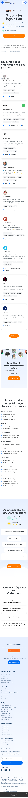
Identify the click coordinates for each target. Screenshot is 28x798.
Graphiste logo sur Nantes (9, 462)
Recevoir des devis (13, 566)
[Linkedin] (9, 770)
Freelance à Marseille (6, 730)
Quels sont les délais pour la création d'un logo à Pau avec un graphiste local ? (13, 624)
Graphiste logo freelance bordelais (11, 444)
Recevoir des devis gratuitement (14, 36)
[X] (6, 770)
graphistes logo (18, 10)
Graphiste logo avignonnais (10, 469)
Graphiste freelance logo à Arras (11, 435)
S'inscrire (11, 763)
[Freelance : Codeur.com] (8, 2)
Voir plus (13, 335)
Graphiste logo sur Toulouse (10, 453)
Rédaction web (5, 711)
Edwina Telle (6, 138)
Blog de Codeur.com (6, 680)
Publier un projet (14, 378)
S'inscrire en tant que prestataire (9, 692)
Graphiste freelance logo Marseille (11, 472)
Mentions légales (5, 789)
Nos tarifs (3, 676)
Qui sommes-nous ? (6, 674)
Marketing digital (5, 715)
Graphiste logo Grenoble (9, 414)
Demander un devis (6, 688)
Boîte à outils (4, 678)
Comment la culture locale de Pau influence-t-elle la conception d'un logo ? (13, 616)
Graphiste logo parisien (9, 485)
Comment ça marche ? (7, 740)
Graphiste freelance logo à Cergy (11, 479)
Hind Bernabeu (7, 196)
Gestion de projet (5, 719)
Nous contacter (5, 744)
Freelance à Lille (5, 732)
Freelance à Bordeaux (6, 734)
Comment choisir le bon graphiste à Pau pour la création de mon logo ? (13, 609)
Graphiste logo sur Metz (9, 426)
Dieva (4, 283)
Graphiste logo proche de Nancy (11, 428)
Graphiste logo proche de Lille (10, 437)
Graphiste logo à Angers (9, 460)
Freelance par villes (6, 723)
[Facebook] (2, 770)
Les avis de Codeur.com (7, 682)
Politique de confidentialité (16, 789)
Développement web (6, 705)
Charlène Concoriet (8, 80)
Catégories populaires (7, 703)
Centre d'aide (4, 742)
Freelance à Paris (5, 726)
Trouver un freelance (6, 690)
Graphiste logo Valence (9, 419)
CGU (24, 789)
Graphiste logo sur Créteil (9, 481)
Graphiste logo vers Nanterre (10, 483)
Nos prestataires (5, 694)
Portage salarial (5, 696)
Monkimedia (6, 252)
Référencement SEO (6, 709)
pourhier (5, 312)
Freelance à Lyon (5, 728)
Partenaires (4, 698)
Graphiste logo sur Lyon (9, 417)
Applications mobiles (6, 717)
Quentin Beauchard (8, 167)
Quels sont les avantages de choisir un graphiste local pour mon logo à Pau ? (12, 601)
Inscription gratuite (14, 662)
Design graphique (5, 713)
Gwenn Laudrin (7, 109)
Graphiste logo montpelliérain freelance (13, 451)
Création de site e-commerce (8, 707)
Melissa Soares (7, 223)
